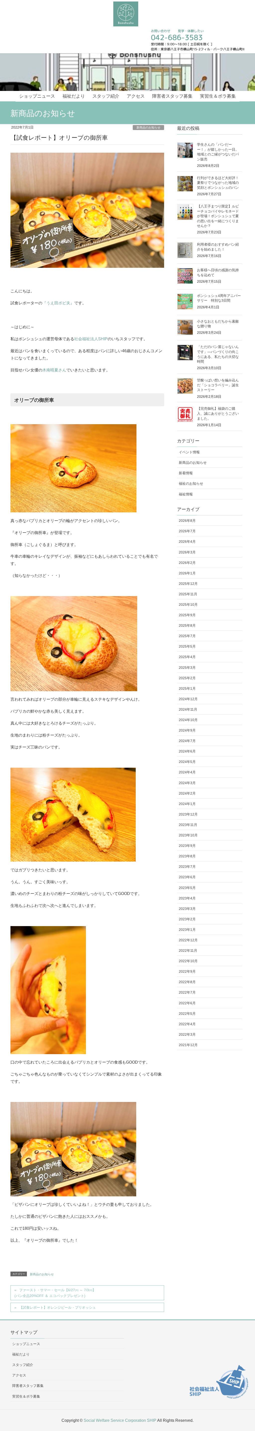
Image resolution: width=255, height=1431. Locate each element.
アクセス (19, 1375)
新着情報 (186, 473)
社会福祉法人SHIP (91, 339)
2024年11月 (188, 709)
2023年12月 (188, 814)
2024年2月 (187, 793)
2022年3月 (187, 1034)
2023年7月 (187, 867)
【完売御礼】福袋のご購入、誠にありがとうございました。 (218, 413)
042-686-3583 (177, 37)
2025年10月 (188, 605)
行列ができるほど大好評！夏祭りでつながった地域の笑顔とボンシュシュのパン (218, 183)
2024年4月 (187, 772)
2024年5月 (187, 762)
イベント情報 (189, 452)
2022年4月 (187, 1024)
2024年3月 (187, 783)
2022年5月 (187, 1014)
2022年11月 (188, 951)
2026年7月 (187, 531)
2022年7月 (187, 992)
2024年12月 (188, 699)
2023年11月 (188, 825)
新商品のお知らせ (148, 127)
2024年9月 (187, 730)
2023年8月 (187, 856)
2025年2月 (187, 678)
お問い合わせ (160, 31)
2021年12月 (188, 1045)
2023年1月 (187, 930)
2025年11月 (188, 594)
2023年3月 (187, 909)
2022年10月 (188, 961)
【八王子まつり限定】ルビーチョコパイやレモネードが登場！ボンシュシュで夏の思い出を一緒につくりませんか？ (218, 216)
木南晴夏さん (54, 370)
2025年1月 (187, 688)
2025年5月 (187, 646)
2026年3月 (187, 552)
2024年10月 (188, 720)
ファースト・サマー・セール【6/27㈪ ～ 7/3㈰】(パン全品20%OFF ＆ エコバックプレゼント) (55, 1293)
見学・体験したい (190, 31)
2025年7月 (187, 636)
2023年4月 (187, 898)
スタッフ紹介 (22, 1365)
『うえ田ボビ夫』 (58, 303)
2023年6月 (187, 877)
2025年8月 (187, 625)
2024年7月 (187, 741)
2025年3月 (187, 668)
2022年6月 (187, 1003)
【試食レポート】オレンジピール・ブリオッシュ (57, 1307)
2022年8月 (187, 982)
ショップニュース (26, 1344)
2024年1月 (187, 804)
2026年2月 (187, 563)
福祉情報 (186, 494)
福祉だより (21, 1354)
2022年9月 (187, 971)
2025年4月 (187, 657)
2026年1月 (187, 573)
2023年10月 (188, 835)
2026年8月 (187, 521)
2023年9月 (187, 846)
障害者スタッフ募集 (28, 1386)
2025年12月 (188, 584)
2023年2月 (187, 919)
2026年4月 (187, 542)
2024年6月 (187, 751)
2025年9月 (187, 615)
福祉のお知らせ (191, 483)
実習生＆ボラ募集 (26, 1396)
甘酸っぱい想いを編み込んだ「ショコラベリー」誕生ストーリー (218, 385)
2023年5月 (187, 888)
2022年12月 (188, 940)
